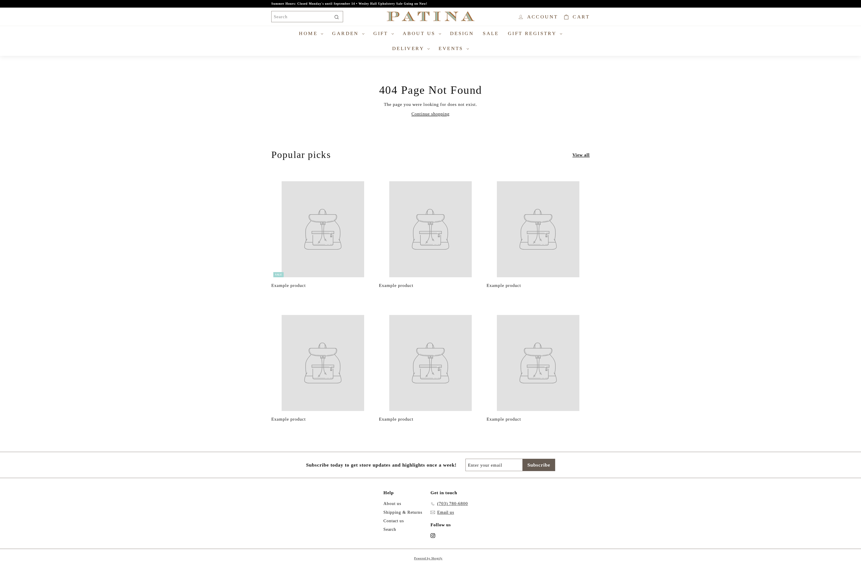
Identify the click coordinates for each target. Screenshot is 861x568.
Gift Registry (533, 33)
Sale (491, 33)
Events (452, 48)
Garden (346, 33)
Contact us (393, 520)
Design (462, 33)
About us (420, 33)
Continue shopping (430, 113)
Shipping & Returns (402, 512)
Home (309, 33)
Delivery (409, 48)
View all (581, 154)
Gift (381, 33)
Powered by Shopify (428, 558)
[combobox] (307, 16)
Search (389, 529)
